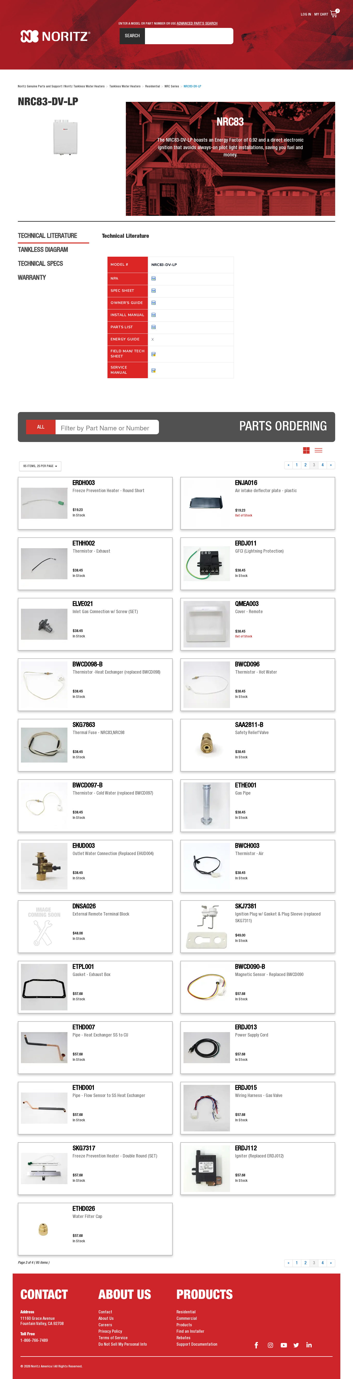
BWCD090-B (250, 967)
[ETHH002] (47, 563)
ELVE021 (83, 604)
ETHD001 (84, 1088)
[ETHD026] (47, 1229)
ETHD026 (84, 1209)
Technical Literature (47, 236)
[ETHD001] (47, 1108)
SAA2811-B (249, 725)
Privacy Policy (110, 1332)
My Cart (321, 14)
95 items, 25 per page (38, 466)
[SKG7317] (47, 1168)
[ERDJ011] (209, 563)
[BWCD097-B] (47, 805)
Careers (105, 1325)
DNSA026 (84, 906)
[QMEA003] (209, 624)
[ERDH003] (47, 503)
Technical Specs (40, 264)
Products (184, 1325)
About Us (106, 1319)
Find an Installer (190, 1332)
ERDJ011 (246, 543)
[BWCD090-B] (209, 987)
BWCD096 (247, 664)
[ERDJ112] (209, 1168)
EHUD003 (84, 846)
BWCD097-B (88, 785)
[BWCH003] (209, 866)
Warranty (32, 278)
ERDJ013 (246, 1027)
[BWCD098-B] (47, 684)
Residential (186, 1312)
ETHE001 (246, 785)
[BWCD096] (209, 684)
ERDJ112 (246, 1148)
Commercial (187, 1319)
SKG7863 (84, 725)
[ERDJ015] (209, 1108)
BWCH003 (247, 846)
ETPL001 (83, 967)
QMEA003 (247, 604)
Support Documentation (197, 1344)
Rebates (183, 1338)
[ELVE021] (47, 624)
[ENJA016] (209, 503)
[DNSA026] (47, 926)
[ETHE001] (209, 805)
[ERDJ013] (209, 1047)
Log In (306, 14)
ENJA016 (246, 483)
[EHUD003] (47, 866)
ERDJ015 (246, 1088)
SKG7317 (84, 1148)
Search (132, 36)
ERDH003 (84, 483)
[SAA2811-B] (209, 745)
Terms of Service (113, 1338)
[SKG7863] (47, 745)
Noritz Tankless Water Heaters (55, 36)
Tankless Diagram (43, 250)
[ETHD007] (47, 1047)
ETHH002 (84, 543)
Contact (105, 1312)
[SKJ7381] (209, 926)
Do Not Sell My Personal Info (122, 1344)
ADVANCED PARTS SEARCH (197, 23)
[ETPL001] (47, 987)
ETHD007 (84, 1027)
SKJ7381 (246, 906)
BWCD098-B (88, 664)
